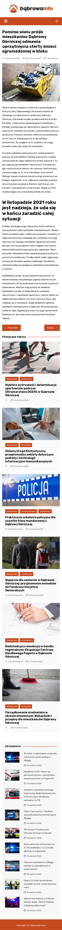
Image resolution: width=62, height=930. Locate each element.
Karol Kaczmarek (12, 58)
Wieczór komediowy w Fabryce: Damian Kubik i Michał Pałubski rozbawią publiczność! (39, 902)
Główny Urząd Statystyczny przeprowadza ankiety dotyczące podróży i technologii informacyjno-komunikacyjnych (29, 456)
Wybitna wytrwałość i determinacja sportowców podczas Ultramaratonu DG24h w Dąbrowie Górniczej (31, 390)
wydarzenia (26, 379)
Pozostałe (26, 445)
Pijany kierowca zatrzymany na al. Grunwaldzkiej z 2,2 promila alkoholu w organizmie (39, 847)
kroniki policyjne (28, 511)
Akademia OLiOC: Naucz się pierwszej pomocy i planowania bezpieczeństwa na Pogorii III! (39, 775)
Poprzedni (13, 327)
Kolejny (50, 327)
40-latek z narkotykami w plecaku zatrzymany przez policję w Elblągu (40, 757)
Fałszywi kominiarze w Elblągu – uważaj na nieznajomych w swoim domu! (39, 865)
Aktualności (52, 58)
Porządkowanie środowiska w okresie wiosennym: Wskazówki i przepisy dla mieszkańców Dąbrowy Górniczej (30, 717)
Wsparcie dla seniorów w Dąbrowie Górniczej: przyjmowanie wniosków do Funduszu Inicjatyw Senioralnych (30, 585)
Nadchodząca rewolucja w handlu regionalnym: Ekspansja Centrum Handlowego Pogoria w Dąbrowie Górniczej (29, 651)
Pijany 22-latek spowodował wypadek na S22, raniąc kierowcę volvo (40, 884)
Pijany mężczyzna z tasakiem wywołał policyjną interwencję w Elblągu (40, 815)
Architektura (27, 640)
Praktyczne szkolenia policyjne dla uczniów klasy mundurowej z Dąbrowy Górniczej (30, 521)
